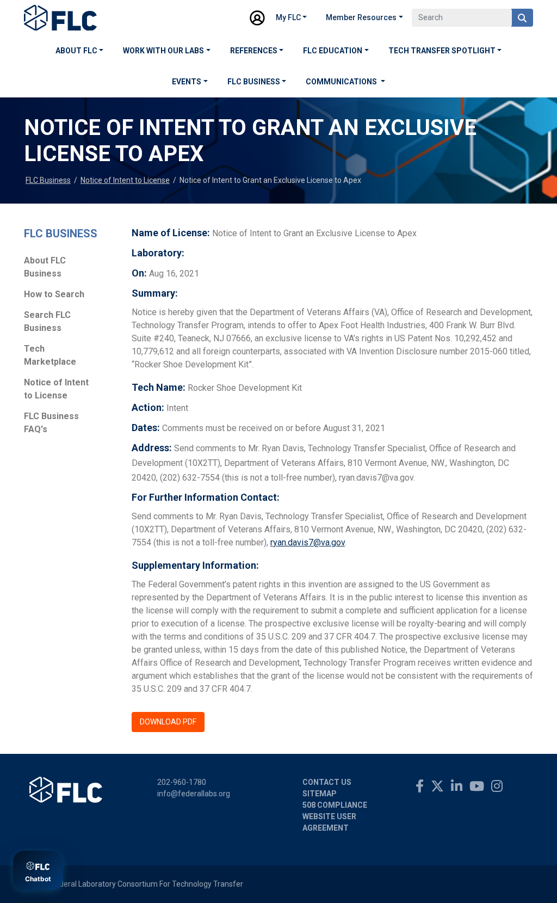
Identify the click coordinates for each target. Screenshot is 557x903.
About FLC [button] (76, 50)
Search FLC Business (47, 321)
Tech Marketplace (50, 355)
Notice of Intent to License (125, 180)
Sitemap (319, 793)
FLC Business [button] (253, 81)
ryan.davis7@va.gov (307, 542)
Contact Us (326, 782)
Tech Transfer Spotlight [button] (442, 50)
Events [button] (186, 81)
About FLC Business (45, 267)
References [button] (253, 50)
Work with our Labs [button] (163, 50)
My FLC (288, 17)
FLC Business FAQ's (51, 422)
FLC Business (48, 180)
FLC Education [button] (332, 50)
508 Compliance (334, 805)
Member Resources (361, 17)
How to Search (54, 294)
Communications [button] (342, 81)
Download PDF (168, 721)
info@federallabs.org (193, 793)
